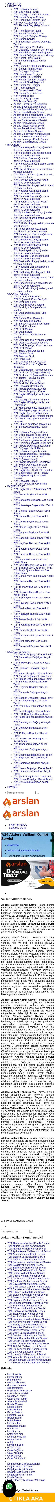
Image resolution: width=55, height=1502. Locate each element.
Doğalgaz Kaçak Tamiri (20, 1466)
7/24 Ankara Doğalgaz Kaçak (29, 391)
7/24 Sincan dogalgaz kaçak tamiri (32, 437)
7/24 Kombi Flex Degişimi (27, 77)
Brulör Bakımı (14, 1417)
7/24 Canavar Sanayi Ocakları (29, 361)
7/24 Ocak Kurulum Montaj (27, 296)
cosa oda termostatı (17, 1393)
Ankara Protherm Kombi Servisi (30, 136)
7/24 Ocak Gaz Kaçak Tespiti (29, 383)
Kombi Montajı (15, 1404)
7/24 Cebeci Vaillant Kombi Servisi (26, 1276)
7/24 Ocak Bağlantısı (24, 302)
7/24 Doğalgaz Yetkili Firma (28, 448)
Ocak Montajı (14, 1455)
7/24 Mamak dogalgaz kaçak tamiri (32, 407)
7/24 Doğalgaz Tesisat (25, 9)
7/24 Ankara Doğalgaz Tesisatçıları (32, 454)
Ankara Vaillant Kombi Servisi (29, 117)
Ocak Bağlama (15, 1450)
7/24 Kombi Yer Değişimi (26, 85)
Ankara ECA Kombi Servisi (28, 131)
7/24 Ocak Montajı (23, 329)
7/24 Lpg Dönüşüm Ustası (27, 380)
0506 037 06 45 (17, 828)
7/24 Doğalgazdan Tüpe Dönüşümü (32, 369)
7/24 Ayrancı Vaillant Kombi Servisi (26, 1254)
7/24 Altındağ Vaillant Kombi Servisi (26, 1248)
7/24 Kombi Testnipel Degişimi (29, 79)
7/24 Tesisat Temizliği (25, 101)
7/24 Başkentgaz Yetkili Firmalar (30, 473)
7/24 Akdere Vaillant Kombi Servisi (26, 1246)
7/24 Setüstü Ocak (23, 353)
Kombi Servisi (14, 1477)
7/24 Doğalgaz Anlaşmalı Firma (30, 432)
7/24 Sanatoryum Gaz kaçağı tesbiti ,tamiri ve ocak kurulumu (32, 235)
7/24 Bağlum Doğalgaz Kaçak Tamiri (33, 698)
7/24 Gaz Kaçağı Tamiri (26, 98)
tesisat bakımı (14, 1439)
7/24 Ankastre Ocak (24, 356)
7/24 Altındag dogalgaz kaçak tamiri (32, 410)
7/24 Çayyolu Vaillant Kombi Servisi (26, 1284)
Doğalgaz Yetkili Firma (19, 1474)
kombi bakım (14, 1423)
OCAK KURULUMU (18, 294)
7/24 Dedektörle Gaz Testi (27, 90)
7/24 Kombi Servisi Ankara (27, 93)
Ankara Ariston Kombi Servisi (29, 125)
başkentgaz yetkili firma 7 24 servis (26, 1480)
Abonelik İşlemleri (17, 1401)
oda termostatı (15, 1388)
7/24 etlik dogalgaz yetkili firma (30, 483)
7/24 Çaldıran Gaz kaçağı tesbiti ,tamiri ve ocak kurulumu (30, 159)
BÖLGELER (14, 144)
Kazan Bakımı (14, 1412)
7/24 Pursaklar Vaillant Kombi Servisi (27, 1338)
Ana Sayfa (13, 845)
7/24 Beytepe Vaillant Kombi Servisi (26, 1270)
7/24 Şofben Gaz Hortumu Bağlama (32, 66)
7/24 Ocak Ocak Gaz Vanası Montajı (32, 340)
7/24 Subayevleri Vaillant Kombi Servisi (28, 1343)
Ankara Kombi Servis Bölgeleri (30, 104)
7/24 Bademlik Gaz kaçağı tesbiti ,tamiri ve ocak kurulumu (31, 197)
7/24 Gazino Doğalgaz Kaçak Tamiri (32, 755)
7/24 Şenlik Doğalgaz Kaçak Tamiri (32, 776)
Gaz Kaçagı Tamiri (17, 1398)
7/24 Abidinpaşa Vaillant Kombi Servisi (28, 1243)
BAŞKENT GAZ (16, 486)
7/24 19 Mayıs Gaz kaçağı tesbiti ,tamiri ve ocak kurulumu (30, 246)
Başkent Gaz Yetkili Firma (21, 1472)
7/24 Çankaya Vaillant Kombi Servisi (27, 1281)
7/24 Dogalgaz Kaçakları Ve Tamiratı (33, 50)
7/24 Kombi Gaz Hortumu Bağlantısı (32, 52)
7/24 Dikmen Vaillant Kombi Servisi (26, 1292)
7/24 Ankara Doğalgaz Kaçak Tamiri (32, 654)
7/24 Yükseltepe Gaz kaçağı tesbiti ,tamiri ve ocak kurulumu (32, 154)
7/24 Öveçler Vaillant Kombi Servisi (26, 1335)
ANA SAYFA (14, 3)
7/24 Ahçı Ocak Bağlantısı (27, 321)
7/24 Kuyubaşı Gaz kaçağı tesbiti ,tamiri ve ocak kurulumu (31, 257)
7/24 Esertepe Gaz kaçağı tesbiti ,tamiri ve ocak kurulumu (30, 208)
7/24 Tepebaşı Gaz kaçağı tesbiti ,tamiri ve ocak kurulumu (31, 251)
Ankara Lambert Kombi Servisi (29, 142)
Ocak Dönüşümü (16, 1458)
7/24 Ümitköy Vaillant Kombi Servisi (26, 1354)
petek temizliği (15, 1434)
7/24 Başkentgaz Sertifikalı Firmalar (32, 470)
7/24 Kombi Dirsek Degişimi (28, 82)
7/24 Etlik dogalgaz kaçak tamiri (30, 435)
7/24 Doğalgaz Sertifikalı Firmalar (31, 399)
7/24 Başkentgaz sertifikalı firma (30, 413)
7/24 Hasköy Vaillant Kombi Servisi (26, 1311)
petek (10, 1442)
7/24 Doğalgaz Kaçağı (25, 459)
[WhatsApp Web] (9, 1488)
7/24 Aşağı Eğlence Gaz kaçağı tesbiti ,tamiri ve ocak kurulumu (30, 230)
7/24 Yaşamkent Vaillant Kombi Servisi (28, 1357)
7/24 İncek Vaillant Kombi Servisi (25, 1313)
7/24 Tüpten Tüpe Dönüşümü (29, 378)
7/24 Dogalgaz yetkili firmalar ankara (33, 416)
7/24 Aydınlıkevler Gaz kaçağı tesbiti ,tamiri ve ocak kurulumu (33, 213)
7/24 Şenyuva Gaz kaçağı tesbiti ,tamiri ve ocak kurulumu (30, 181)
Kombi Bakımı (14, 1407)
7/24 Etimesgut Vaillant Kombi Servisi (27, 1303)
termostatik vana (16, 1382)
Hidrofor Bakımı (15, 1415)
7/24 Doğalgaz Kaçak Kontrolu (30, 451)
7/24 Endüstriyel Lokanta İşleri (29, 20)
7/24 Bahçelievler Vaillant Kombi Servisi (29, 1262)
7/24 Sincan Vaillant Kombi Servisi (26, 1341)
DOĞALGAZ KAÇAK (18, 652)
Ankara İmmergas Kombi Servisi (30, 139)
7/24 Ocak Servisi (23, 332)
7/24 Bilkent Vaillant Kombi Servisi (26, 1273)
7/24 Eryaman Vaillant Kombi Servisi (27, 1300)
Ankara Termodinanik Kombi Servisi (32, 115)
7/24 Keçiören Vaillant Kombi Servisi (27, 1322)
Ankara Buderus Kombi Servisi (30, 120)
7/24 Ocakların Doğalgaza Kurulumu (33, 375)
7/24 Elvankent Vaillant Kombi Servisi (27, 1294)
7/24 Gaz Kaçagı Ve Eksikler (28, 47)
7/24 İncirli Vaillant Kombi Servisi (25, 1316)
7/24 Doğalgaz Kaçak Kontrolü (30, 467)
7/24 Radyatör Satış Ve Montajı (30, 36)
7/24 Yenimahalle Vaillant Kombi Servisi (29, 1360)
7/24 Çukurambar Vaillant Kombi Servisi (29, 1286)
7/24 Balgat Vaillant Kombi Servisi (25, 1265)
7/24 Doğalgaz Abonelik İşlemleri (31, 14)
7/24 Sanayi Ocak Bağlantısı (28, 318)
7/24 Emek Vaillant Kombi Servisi (25, 1297)
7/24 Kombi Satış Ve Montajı (28, 17)
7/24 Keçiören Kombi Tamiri (28, 456)
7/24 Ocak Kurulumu (24, 326)
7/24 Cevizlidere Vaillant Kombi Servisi (28, 1278)
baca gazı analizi (16, 1426)
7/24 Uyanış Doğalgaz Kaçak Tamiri (32, 768)
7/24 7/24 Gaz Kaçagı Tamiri (28, 22)
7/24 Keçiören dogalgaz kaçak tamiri (33, 443)
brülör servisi (14, 1379)
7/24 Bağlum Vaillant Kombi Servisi (26, 1259)
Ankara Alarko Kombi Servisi (28, 123)
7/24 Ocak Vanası (23, 348)
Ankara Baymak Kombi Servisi (29, 106)
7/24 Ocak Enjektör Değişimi (28, 304)
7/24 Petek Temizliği (24, 87)
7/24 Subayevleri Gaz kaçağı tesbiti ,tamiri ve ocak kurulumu (32, 284)
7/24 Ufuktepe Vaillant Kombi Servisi (27, 1349)
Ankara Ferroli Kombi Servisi (29, 128)
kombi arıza (13, 1431)
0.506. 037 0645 (18, 825)
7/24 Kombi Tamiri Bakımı (27, 58)
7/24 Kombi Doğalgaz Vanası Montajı (33, 55)
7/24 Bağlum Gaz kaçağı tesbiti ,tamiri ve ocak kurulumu (30, 203)
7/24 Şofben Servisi (24, 39)
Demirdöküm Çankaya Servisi (23, 1464)
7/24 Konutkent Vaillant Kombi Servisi (27, 1327)
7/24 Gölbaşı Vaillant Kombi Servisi (26, 1308)
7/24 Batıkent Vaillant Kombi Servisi (26, 1267)
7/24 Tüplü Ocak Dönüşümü (28, 351)
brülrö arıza (13, 1428)
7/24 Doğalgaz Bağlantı (26, 71)
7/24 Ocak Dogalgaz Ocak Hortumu (32, 345)
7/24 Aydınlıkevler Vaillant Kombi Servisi (29, 1251)
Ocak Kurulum (15, 1453)
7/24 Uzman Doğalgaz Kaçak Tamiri (32, 779)
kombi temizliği (15, 1445)
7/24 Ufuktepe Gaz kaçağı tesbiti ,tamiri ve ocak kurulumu (30, 241)
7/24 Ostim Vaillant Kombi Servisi (25, 1332)
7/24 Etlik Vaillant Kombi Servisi (24, 1305)
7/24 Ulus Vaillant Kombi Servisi (24, 1351)
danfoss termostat (16, 1385)
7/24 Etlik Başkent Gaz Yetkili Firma (32, 567)
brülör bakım (14, 1420)
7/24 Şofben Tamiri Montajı (27, 68)
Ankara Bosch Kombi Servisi (28, 112)
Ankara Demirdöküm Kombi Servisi (32, 109)
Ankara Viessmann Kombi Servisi (31, 134)
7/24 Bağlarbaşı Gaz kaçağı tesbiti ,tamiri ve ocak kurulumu (31, 273)
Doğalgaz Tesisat (16, 1396)
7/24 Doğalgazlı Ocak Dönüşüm (30, 299)
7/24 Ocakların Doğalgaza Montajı (31, 372)
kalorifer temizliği (16, 1436)
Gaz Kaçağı (13, 1447)
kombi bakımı (14, 1377)
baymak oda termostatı (19, 1390)
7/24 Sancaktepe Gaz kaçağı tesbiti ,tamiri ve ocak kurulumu (32, 148)
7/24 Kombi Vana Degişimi (27, 74)
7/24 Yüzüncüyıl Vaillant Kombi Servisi (28, 1362)
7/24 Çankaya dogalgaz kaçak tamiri (33, 440)
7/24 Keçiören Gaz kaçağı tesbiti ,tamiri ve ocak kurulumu (30, 192)
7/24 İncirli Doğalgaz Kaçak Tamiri (31, 711)
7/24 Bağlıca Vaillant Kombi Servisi (26, 1257)
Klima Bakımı (14, 1409)
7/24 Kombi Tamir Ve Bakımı (28, 33)
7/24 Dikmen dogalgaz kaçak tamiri (32, 424)
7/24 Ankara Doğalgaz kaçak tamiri (32, 445)
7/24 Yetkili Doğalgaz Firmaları (30, 464)
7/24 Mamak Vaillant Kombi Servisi (26, 1330)
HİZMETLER (14, 6)
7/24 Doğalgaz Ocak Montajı (28, 386)
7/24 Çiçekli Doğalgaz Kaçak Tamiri (32, 676)
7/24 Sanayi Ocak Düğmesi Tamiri (31, 323)
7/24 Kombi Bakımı (23, 96)
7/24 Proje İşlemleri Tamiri (27, 31)
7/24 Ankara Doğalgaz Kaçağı (29, 388)
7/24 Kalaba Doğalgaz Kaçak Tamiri (32, 673)
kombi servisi (14, 1374)
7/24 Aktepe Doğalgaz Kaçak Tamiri (32, 679)
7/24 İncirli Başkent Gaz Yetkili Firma (33, 565)
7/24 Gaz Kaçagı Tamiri (26, 12)
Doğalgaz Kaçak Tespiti (20, 1469)
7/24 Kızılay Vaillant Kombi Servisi (25, 1324)
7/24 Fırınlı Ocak (22, 359)
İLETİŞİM (12, 787)
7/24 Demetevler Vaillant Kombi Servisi (28, 1289)
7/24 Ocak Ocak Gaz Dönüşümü (30, 342)
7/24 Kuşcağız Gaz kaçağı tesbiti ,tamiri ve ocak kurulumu (31, 268)
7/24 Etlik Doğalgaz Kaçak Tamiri (31, 714)
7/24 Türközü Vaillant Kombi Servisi (26, 1346)
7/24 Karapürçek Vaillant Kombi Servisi (28, 1319)
